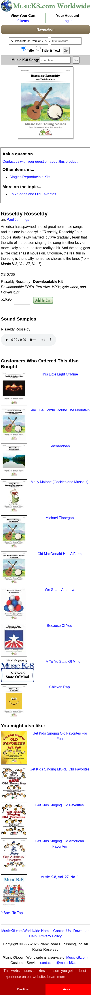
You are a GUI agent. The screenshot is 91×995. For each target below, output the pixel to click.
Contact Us (62, 931)
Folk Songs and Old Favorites (32, 194)
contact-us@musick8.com (60, 963)
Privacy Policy (50, 936)
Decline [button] (22, 989)
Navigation (45, 29)
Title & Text (50, 50)
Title (30, 50)
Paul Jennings (18, 219)
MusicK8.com (76, 957)
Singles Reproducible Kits (29, 177)
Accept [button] (68, 989)
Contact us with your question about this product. (40, 161)
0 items (23, 21)
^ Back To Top (12, 913)
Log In (67, 21)
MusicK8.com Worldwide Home (26, 931)
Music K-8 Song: (25, 60)
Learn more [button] (56, 977)
